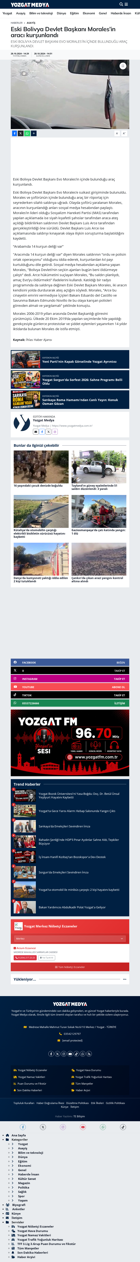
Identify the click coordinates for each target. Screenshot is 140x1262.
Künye (64, 1106)
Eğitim (74, 13)
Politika (23, 1187)
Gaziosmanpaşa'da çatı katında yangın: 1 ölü (99, 531)
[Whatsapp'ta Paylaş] (27, 133)
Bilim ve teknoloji (41, 13)
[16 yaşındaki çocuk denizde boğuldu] (41, 467)
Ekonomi (89, 13)
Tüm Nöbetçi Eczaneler (71, 967)
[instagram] (63, 1127)
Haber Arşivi (83, 1090)
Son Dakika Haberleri (29, 1090)
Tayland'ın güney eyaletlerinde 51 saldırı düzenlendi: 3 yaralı (94, 487)
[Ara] (121, 4)
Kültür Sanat (26, 1179)
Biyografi (18, 1205)
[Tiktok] (76, 1054)
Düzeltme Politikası (77, 1103)
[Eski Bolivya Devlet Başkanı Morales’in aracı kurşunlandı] (70, 94)
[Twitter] (48, 431)
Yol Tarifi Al (47, 957)
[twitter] (43, 1127)
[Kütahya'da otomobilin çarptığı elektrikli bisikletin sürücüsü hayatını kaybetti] (41, 511)
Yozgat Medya (43, 420)
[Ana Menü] (126, 4)
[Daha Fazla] (34, 133)
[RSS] (89, 1054)
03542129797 (72, 1033)
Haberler (17, 22)
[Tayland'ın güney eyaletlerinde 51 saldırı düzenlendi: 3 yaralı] (99, 467)
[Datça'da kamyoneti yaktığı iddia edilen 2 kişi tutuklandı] (41, 559)
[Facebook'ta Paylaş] (14, 133)
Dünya (61, 13)
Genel (103, 13)
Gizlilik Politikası (115, 1103)
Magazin (23, 1183)
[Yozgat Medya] (22, 423)
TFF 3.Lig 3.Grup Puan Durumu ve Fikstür (46, 1244)
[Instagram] (55, 431)
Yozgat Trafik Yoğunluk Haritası (93, 1077)
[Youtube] (70, 1054)
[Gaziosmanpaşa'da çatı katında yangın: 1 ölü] (99, 511)
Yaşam (22, 1200)
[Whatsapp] (83, 1054)
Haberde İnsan (121, 13)
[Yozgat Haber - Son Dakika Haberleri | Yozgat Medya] (30, 4)
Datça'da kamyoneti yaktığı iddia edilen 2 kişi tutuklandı (41, 579)
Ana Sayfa (19, 1135)
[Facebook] (42, 431)
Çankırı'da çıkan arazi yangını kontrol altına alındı (97, 579)
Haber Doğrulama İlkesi (50, 1103)
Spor (21, 1196)
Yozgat (7, 13)
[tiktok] (123, 1127)
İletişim (75, 1106)
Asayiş (20, 13)
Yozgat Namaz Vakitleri (31, 1077)
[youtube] (83, 1127)
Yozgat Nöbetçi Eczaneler (32, 1070)
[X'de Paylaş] (21, 133)
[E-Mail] (36, 431)
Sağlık (22, 1192)
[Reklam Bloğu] (70, 743)
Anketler (18, 1209)
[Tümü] (124, 979)
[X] (57, 1054)
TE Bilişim (79, 1116)
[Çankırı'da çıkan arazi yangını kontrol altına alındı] (99, 559)
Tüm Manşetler (84, 1083)
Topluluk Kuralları (23, 1103)
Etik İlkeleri (97, 1103)
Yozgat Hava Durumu (88, 1070)
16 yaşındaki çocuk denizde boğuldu (38, 485)
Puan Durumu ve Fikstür (32, 1083)
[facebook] (23, 1127)
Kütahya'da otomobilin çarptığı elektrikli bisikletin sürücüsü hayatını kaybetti (39, 533)
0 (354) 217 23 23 (26, 957)
